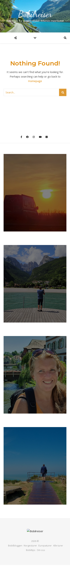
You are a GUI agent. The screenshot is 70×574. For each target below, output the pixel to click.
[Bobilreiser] (35, 531)
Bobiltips (30, 550)
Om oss (41, 550)
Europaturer (45, 545)
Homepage (35, 81)
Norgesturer (30, 545)
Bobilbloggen (15, 545)
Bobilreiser (35, 14)
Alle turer (58, 545)
